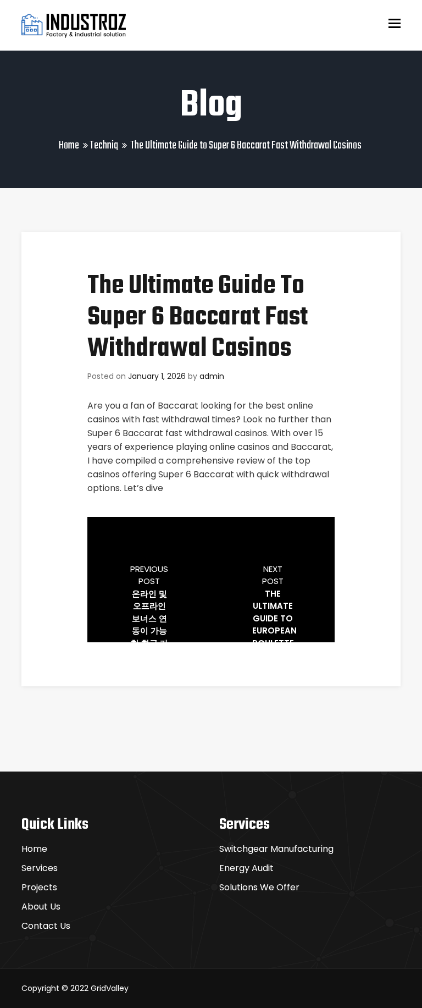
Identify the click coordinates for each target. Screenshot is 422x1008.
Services (39, 868)
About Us (40, 906)
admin (211, 376)
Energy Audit (246, 868)
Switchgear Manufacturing (276, 848)
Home (69, 145)
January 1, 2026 (157, 376)
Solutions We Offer (259, 887)
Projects (39, 887)
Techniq (104, 145)
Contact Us (45, 925)
